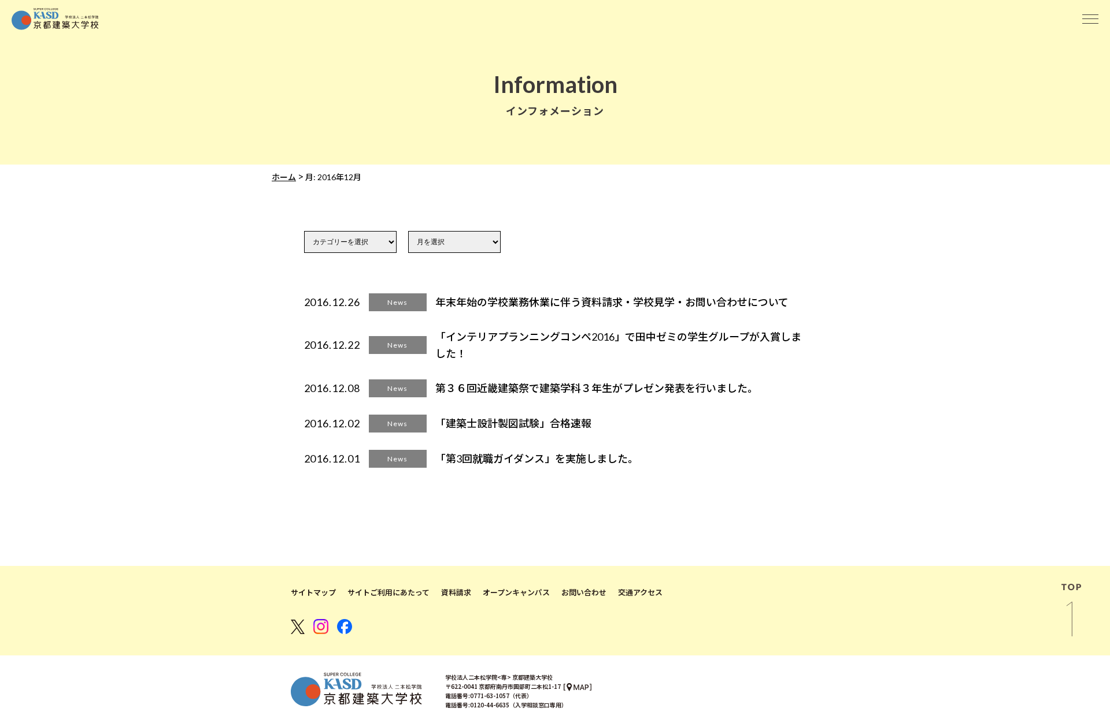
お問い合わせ (583, 592)
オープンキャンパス (516, 592)
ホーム (284, 177)
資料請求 (456, 592)
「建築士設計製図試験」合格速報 (513, 423)
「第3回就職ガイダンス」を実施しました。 (536, 458)
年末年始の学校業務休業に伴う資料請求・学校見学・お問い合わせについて (612, 302)
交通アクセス (640, 592)
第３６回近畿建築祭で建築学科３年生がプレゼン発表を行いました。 (596, 388)
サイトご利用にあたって (388, 592)
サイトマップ (313, 592)
